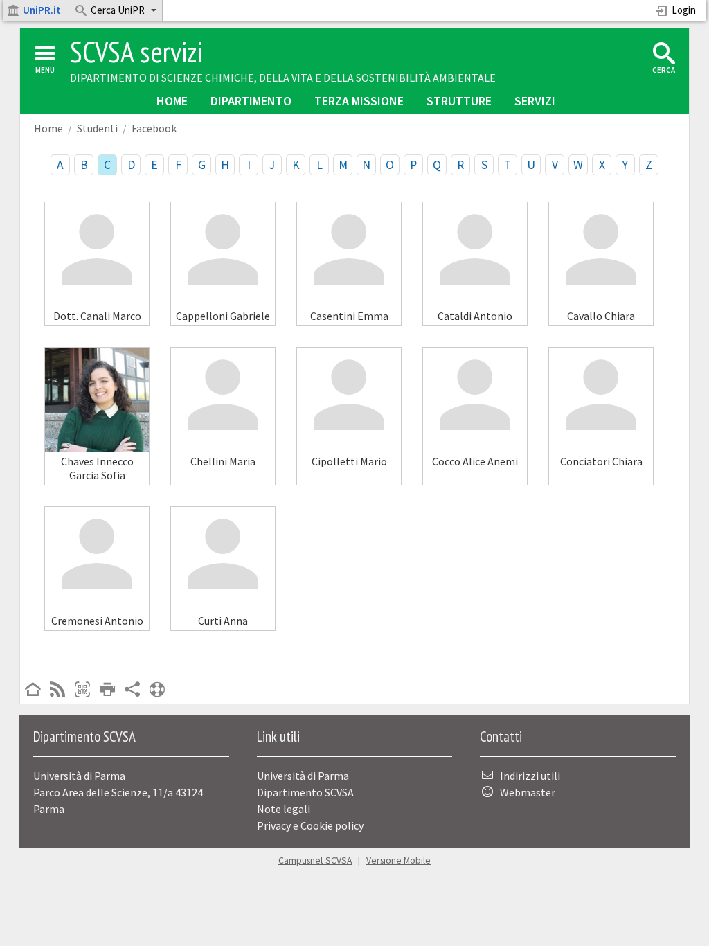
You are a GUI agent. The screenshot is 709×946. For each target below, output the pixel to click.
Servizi (534, 101)
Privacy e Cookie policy (310, 825)
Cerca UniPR (118, 10)
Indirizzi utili (530, 776)
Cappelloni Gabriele (223, 316)
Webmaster (527, 792)
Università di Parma (303, 776)
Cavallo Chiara (601, 316)
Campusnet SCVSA (315, 860)
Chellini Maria (222, 461)
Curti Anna (223, 620)
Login (684, 10)
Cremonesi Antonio (97, 620)
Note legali (283, 809)
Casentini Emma (349, 316)
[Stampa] (107, 690)
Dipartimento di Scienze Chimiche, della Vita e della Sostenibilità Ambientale (283, 77)
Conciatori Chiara (601, 461)
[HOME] (32, 690)
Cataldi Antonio (475, 316)
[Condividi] (132, 690)
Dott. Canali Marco (97, 316)
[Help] (157, 690)
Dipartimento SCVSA (305, 792)
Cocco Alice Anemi (475, 461)
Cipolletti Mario (349, 461)
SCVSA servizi (136, 52)
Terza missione (359, 101)
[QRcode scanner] (82, 690)
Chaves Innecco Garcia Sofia (97, 468)
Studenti (97, 128)
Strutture (459, 101)
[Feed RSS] (57, 690)
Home (172, 101)
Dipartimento (250, 101)
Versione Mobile (398, 860)
